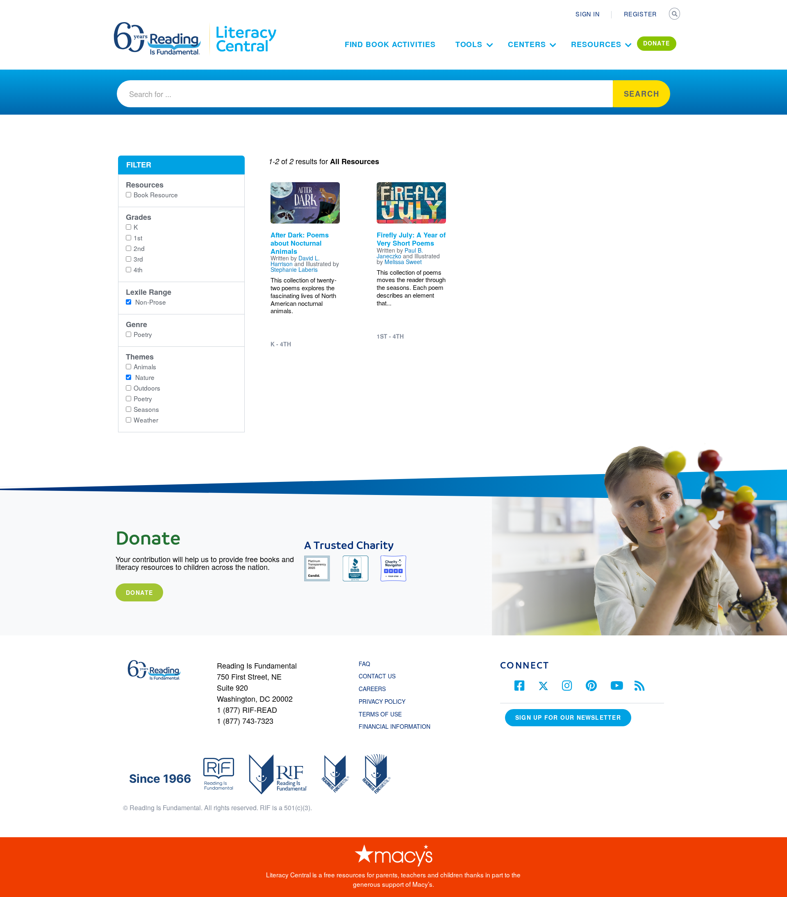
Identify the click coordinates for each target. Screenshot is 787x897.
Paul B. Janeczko (400, 253)
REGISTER (640, 14)
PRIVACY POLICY (382, 701)
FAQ (364, 664)
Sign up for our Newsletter (568, 717)
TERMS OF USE (384, 714)
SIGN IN (587, 14)
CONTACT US (379, 676)
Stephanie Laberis (294, 269)
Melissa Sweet (403, 262)
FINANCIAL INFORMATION (394, 726)
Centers (527, 44)
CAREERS (372, 689)
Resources (596, 44)
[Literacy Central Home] (245, 26)
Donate (139, 592)
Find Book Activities (390, 44)
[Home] (163, 26)
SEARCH (675, 15)
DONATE (656, 43)
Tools (469, 44)
